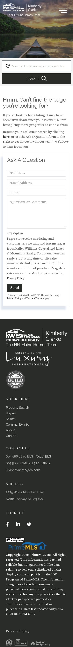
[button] (36, 78)
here (6, 137)
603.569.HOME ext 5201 (23, 463)
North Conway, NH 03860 (24, 499)
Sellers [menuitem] (10, 419)
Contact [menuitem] (12, 436)
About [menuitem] (10, 430)
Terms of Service (35, 298)
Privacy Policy (16, 278)
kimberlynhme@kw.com (23, 470)
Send (14, 288)
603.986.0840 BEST (20, 456)
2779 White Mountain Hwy (25, 492)
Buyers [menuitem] (11, 413)
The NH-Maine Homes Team (22, 15)
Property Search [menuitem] (17, 407)
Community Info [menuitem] (17, 424)
